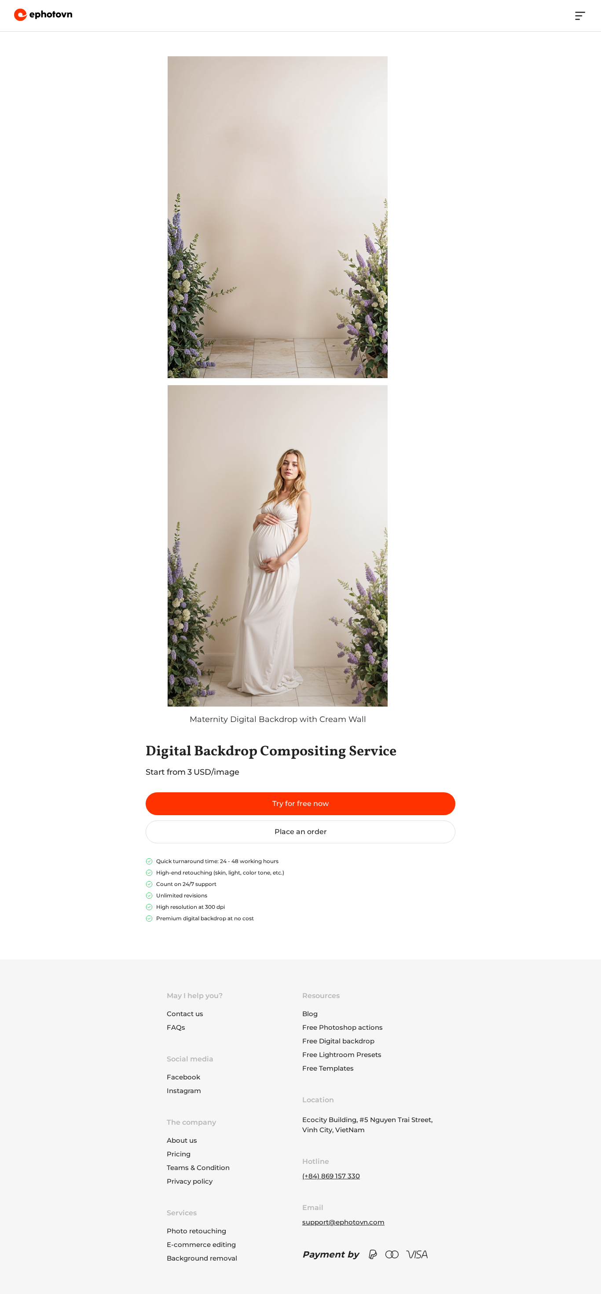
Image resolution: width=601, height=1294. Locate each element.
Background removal (202, 1258)
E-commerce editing (201, 1244)
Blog (310, 1014)
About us (182, 1140)
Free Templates (328, 1068)
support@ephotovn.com (343, 1222)
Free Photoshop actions (342, 1027)
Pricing (179, 1154)
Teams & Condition (198, 1167)
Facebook (183, 1077)
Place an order (301, 831)
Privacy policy (190, 1181)
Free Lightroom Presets (341, 1054)
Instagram (184, 1090)
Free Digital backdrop (338, 1041)
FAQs (176, 1027)
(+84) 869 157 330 (331, 1176)
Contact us (185, 1014)
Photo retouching (196, 1231)
